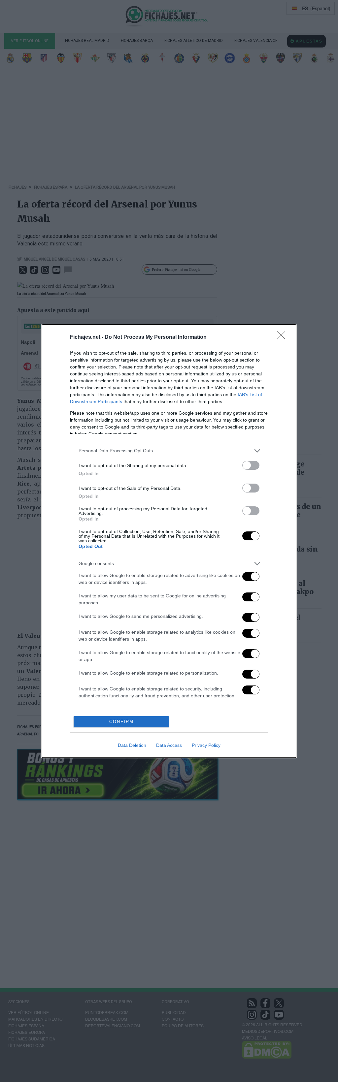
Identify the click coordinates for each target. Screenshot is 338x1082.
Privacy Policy (206, 745)
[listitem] (169, 450)
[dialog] (169, 541)
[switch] (250, 465)
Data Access (169, 745)
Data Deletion (132, 745)
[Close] (283, 337)
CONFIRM (121, 721)
